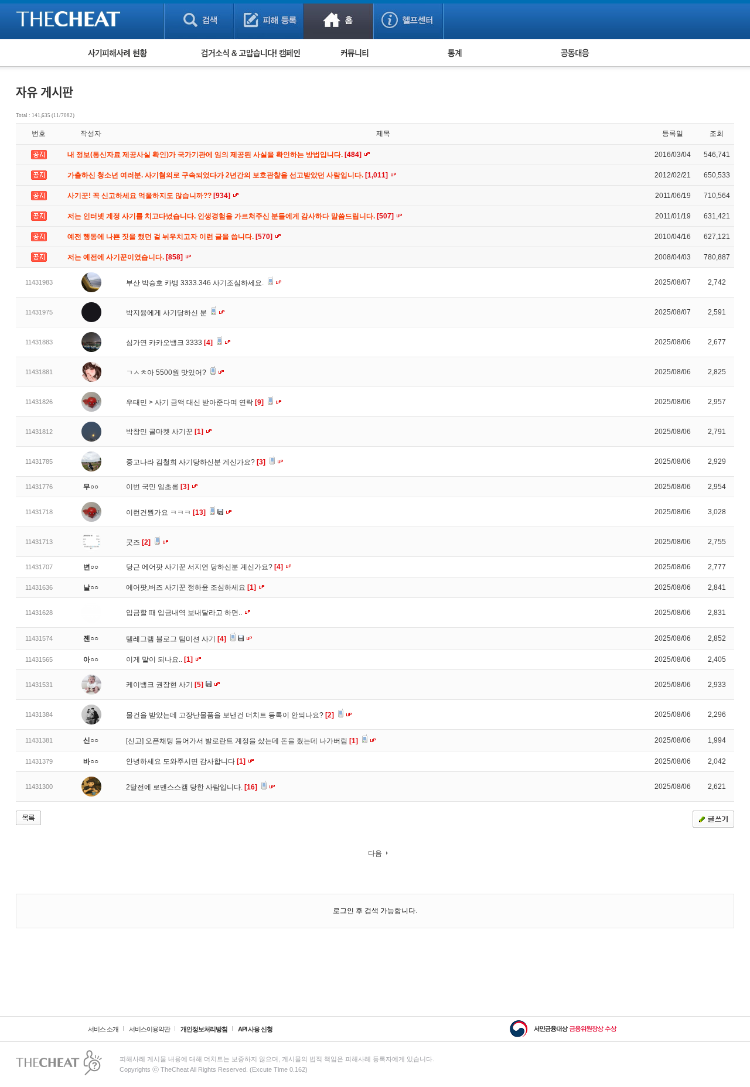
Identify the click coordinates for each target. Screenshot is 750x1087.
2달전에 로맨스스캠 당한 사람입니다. (191, 787)
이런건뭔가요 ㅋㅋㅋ (166, 512)
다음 (375, 853)
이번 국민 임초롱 (157, 487)
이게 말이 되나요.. (159, 659)
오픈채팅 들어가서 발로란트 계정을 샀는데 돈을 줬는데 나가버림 (251, 741)
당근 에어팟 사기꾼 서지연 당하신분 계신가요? (204, 567)
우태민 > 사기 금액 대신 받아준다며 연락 (195, 402)
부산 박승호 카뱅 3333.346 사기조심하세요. (195, 283)
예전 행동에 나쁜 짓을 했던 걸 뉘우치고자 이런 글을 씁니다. (170, 237)
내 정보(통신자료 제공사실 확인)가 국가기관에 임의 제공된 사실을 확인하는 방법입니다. (215, 155)
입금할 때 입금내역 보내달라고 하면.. (185, 613)
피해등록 (269, 19)
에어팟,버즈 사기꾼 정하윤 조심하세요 (191, 587)
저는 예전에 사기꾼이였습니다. (126, 257)
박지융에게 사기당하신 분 (167, 313)
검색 (199, 19)
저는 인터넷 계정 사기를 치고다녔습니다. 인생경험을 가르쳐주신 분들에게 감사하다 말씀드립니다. (231, 216)
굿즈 (138, 542)
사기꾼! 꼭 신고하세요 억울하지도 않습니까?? (149, 196)
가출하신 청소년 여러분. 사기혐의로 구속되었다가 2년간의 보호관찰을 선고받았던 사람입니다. (228, 175)
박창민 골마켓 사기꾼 (164, 432)
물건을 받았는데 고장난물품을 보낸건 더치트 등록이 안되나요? (230, 715)
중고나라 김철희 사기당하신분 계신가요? (195, 462)
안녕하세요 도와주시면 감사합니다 (186, 761)
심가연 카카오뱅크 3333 (169, 343)
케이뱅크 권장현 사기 (164, 685)
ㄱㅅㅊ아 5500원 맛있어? (167, 372)
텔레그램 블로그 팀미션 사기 (176, 639)
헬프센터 (408, 19)
